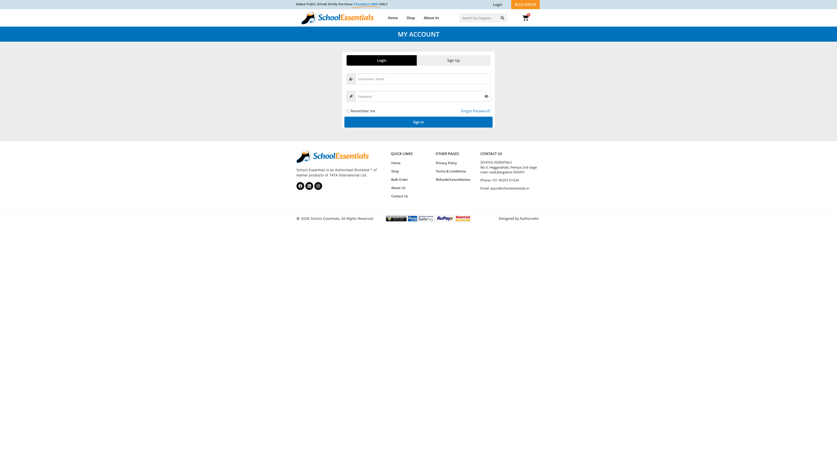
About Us (431, 17)
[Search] (502, 17)
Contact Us (399, 196)
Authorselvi (529, 218)
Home (393, 17)
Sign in (418, 122)
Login (497, 4)
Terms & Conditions (451, 171)
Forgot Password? (475, 111)
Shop (411, 17)
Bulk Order (399, 179)
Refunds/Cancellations (453, 179)
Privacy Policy (446, 163)
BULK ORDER (525, 4)
